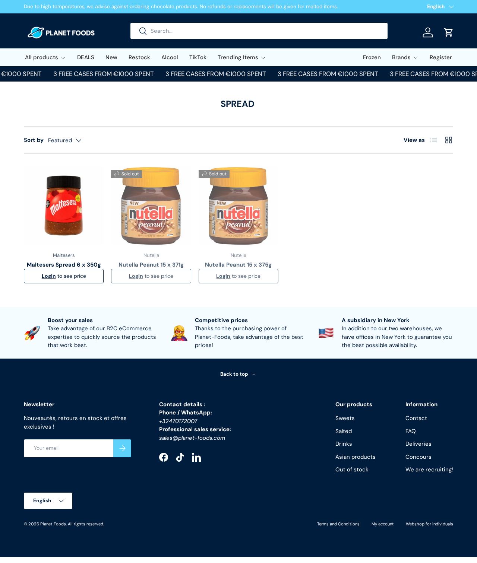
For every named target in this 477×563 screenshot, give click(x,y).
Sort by (34, 140)
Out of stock (352, 470)
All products (41, 57)
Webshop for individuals (429, 524)
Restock (139, 57)
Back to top (234, 374)
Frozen (372, 57)
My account (383, 524)
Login (49, 276)
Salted (343, 431)
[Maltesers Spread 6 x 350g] (64, 205)
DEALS (85, 57)
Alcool (169, 57)
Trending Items (238, 57)
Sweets (345, 418)
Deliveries (418, 444)
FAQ (410, 431)
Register (441, 57)
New (111, 57)
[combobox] (259, 31)
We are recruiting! (429, 470)
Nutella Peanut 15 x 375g (238, 264)
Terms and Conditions (338, 524)
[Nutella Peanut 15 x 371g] (151, 205)
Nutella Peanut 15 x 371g (151, 264)
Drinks (343, 444)
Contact (416, 418)
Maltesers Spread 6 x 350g (64, 264)
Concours (418, 457)
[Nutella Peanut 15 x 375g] (238, 205)
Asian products (355, 457)
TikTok (197, 57)
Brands (401, 57)
